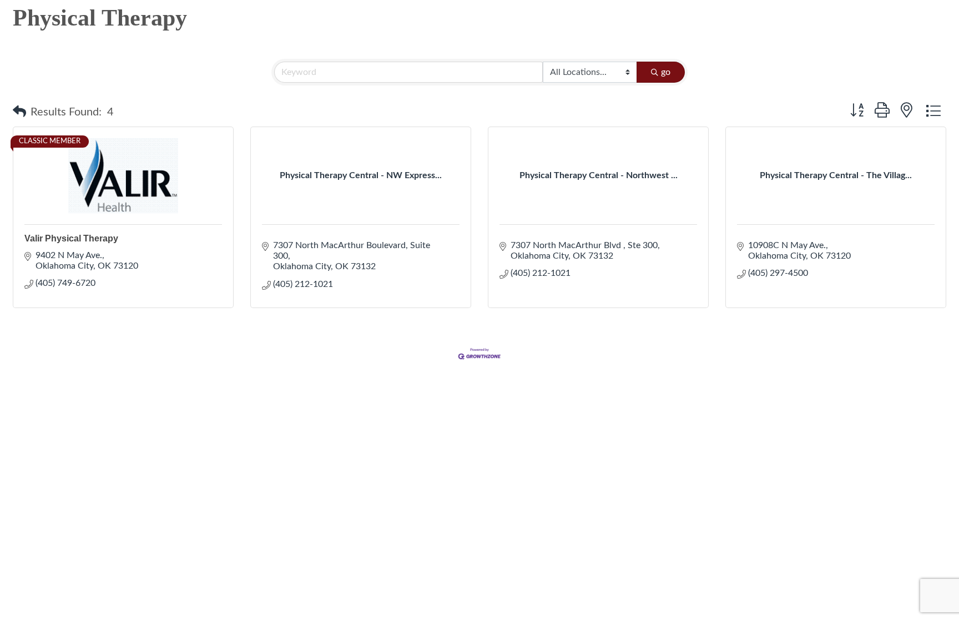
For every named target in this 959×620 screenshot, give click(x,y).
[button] (19, 112)
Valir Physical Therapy (71, 238)
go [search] (665, 72)
